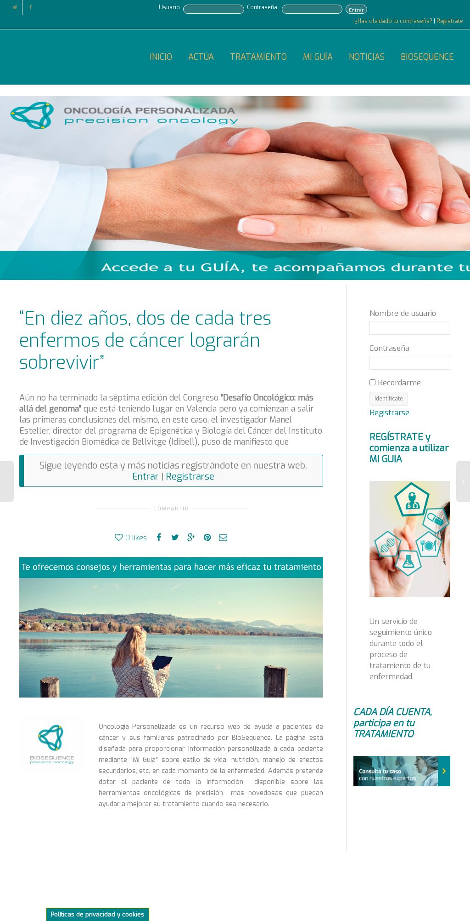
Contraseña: (263, 7)
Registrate (449, 21)
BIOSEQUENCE (427, 57)
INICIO (161, 57)
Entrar (356, 10)
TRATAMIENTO (258, 57)
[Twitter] (14, 7)
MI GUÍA (318, 57)
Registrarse (190, 476)
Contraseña (389, 348)
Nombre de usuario (402, 313)
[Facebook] (30, 7)
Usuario (169, 7)
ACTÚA (201, 57)
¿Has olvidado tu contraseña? (394, 21)
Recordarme (398, 383)
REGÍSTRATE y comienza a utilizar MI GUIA (409, 448)
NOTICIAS (367, 57)
